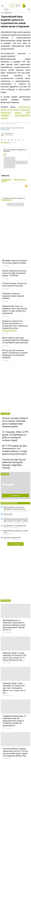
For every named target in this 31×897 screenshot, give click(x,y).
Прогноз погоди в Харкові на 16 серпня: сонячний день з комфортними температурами (15, 422)
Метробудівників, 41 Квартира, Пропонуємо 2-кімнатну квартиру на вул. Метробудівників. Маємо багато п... (14, 625)
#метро (8, 128)
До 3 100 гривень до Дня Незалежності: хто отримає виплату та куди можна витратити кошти (14, 449)
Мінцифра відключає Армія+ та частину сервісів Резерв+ (14, 261)
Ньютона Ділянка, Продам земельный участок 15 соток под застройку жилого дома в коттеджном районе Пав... (15, 752)
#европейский (15, 128)
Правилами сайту (6, 200)
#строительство (5, 129)
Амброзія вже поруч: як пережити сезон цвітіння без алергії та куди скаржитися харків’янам (14, 309)
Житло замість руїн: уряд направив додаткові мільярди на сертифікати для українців (15, 340)
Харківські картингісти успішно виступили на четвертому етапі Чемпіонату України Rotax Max (15, 324)
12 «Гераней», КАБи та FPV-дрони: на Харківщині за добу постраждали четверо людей (15, 436)
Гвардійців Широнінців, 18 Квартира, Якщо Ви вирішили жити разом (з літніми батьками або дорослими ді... (14, 721)
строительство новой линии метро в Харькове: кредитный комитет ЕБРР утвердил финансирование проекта (15, 112)
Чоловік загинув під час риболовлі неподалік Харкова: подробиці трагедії (14, 463)
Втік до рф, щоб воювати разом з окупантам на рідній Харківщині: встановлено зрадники (14, 354)
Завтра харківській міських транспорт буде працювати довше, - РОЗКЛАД (14, 273)
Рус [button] (6, 9)
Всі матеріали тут (15, 495)
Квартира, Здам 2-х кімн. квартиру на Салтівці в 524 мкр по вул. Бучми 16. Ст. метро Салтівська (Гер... (14, 656)
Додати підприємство (15, 544)
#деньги (3, 128)
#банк (22, 128)
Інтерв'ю (8, 484)
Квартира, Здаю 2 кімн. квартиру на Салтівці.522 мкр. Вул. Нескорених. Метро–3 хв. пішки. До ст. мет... (14, 688)
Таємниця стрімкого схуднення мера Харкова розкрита (13, 295)
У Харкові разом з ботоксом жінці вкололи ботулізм (14, 284)
